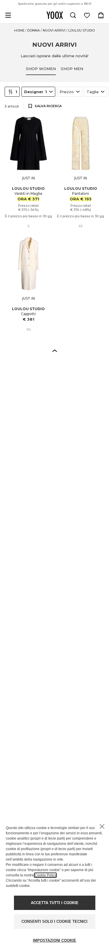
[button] (54, 350)
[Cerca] (73, 15)
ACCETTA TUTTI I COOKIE (54, 903)
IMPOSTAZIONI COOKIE (54, 940)
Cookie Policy (45, 875)
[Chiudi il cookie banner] (102, 826)
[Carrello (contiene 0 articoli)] (101, 15)
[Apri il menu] (8, 15)
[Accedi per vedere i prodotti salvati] (87, 15)
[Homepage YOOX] (55, 15)
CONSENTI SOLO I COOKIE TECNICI (54, 921)
